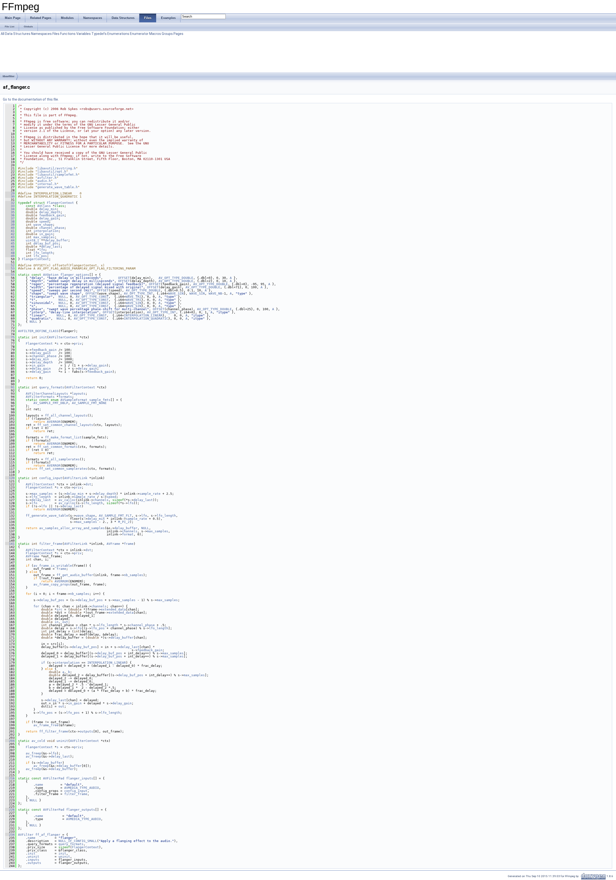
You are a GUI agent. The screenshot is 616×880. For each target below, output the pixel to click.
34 (10, 209)
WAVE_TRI (133, 296)
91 (10, 387)
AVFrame (113, 544)
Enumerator (139, 34)
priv (78, 343)
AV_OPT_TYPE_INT (138, 293)
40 (10, 228)
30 (10, 196)
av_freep (33, 753)
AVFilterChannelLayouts (47, 393)
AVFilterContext (63, 337)
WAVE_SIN (176, 293)
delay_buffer (56, 240)
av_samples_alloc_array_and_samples (72, 528)
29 (10, 193)
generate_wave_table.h (57, 187)
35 (10, 212)
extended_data (113, 609)
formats (65, 396)
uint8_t (32, 240)
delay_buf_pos (45, 243)
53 (10, 268)
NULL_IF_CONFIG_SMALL (77, 841)
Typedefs (99, 34)
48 (10, 253)
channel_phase (51, 228)
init (43, 337)
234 (10, 834)
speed (44, 221)
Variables (83, 34)
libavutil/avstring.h (56, 168)
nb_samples (133, 575)
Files (55, 34)
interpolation (45, 231)
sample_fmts (99, 400)
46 (10, 246)
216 (10, 778)
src (59, 609)
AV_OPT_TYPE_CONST (92, 296)
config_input (50, 478)
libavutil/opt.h (51, 171)
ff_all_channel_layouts (66, 415)
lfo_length (43, 253)
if (43, 662)
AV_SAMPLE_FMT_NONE (89, 403)
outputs (86, 731)
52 (10, 265)
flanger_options (74, 274)
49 (10, 256)
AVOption (50, 274)
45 (10, 243)
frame (129, 544)
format (128, 534)
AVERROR (53, 422)
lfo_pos (40, 256)
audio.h (44, 181)
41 (10, 231)
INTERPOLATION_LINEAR (143, 315)
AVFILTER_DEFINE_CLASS (38, 331)
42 (10, 234)
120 (10, 478)
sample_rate (149, 493)
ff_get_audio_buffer (75, 575)
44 (10, 240)
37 (10, 218)
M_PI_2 (124, 522)
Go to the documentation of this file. (31, 99)
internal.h (47, 184)
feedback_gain (51, 215)
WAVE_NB (215, 293)
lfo (42, 249)
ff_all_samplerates (62, 459)
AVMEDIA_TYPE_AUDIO (81, 788)
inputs (33, 859)
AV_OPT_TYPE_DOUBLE (176, 278)
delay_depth (49, 212)
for (36, 606)
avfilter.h (47, 178)
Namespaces (41, 34)
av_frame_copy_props (51, 584)
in (56, 622)
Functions (68, 34)
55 (10, 274)
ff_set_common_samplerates (63, 468)
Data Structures (17, 34)
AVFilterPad (53, 778)
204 (10, 741)
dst (88, 484)
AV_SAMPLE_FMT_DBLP (50, 403)
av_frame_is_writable (52, 565)
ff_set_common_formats (57, 447)
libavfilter (8, 76)
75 (10, 337)
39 (10, 224)
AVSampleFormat (73, 400)
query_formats (51, 387)
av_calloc (67, 500)
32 (10, 203)
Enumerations (118, 34)
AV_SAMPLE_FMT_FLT (115, 515)
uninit (62, 741)
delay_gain (48, 218)
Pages (178, 34)
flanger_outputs (80, 809)
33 (10, 206)
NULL (62, 296)
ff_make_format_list (63, 437)
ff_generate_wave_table (47, 515)
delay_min (48, 209)
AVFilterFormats (40, 396)
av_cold (38, 741)
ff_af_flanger (47, 834)
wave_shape (43, 224)
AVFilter (25, 834)
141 (10, 544)
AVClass (44, 206)
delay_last (50, 246)
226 (10, 809)
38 (10, 221)
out (65, 622)
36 (10, 215)
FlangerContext (60, 203)
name (39, 784)
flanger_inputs (79, 778)
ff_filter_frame (53, 731)
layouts (78, 393)
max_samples (44, 237)
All (2, 34)
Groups (167, 34)
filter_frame (50, 544)
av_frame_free (45, 725)
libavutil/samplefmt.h (57, 174)
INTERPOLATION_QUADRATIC (146, 318)
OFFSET (124, 278)
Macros (155, 34)
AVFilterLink (75, 478)
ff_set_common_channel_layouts (65, 425)
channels (101, 500)
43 (10, 237)
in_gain (46, 234)
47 (10, 249)
